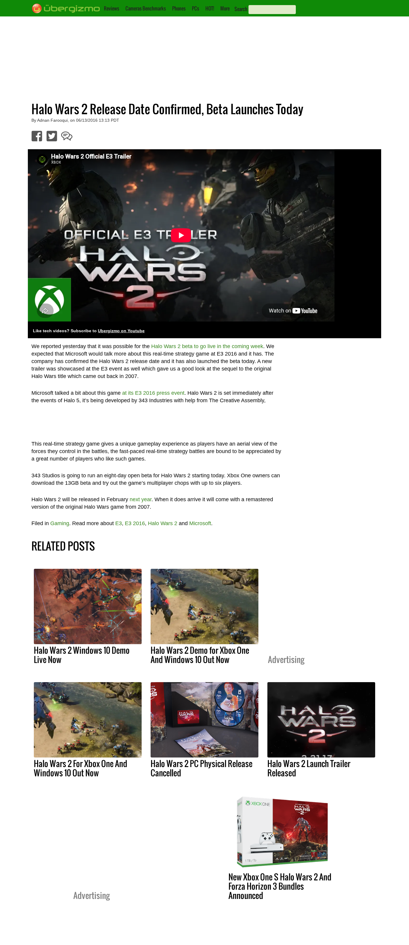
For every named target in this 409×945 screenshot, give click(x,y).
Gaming (59, 523)
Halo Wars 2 (162, 523)
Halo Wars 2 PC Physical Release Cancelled (201, 768)
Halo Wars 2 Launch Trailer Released (308, 768)
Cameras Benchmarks (145, 8)
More (225, 8)
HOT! (209, 8)
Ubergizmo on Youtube (121, 331)
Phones (179, 8)
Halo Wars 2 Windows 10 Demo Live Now (82, 654)
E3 (118, 523)
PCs (195, 8)
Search (240, 9)
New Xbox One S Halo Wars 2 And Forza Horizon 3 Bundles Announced (279, 886)
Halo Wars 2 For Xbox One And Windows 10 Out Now (80, 768)
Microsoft (200, 523)
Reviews (111, 8)
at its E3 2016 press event (153, 393)
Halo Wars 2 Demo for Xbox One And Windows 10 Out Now (200, 654)
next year (141, 499)
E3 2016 (135, 523)
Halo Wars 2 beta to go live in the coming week (207, 346)
